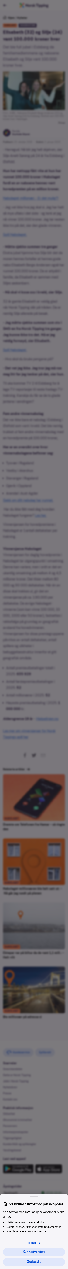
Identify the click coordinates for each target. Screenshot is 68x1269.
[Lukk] (34, 1197)
